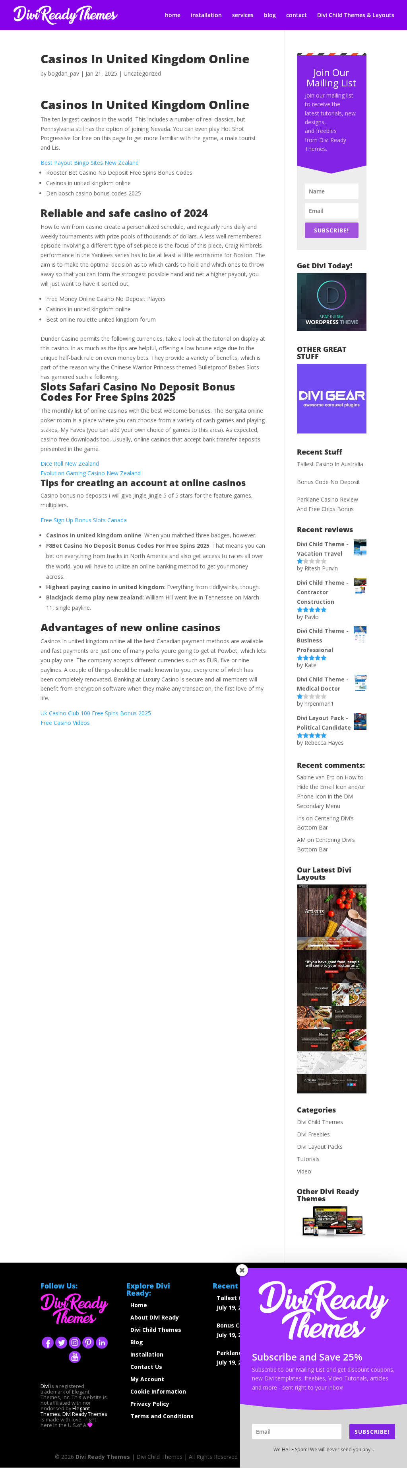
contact (296, 15)
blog (270, 15)
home (172, 15)
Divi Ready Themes (84, 1414)
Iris (300, 818)
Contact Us (146, 1366)
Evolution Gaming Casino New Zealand (91, 473)
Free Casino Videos (65, 722)
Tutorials (308, 1159)
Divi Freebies (313, 1134)
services (243, 15)
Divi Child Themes (320, 1122)
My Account (147, 1379)
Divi (45, 1386)
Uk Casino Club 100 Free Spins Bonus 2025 (96, 713)
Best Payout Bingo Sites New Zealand (90, 162)
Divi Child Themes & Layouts (355, 15)
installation (206, 15)
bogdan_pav (63, 73)
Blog (136, 1342)
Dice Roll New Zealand (70, 463)
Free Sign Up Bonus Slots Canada (84, 520)
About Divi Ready (154, 1317)
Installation (146, 1354)
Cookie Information (158, 1391)
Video (304, 1171)
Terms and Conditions (162, 1416)
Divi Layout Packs (320, 1146)
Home (138, 1305)
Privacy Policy (149, 1403)
